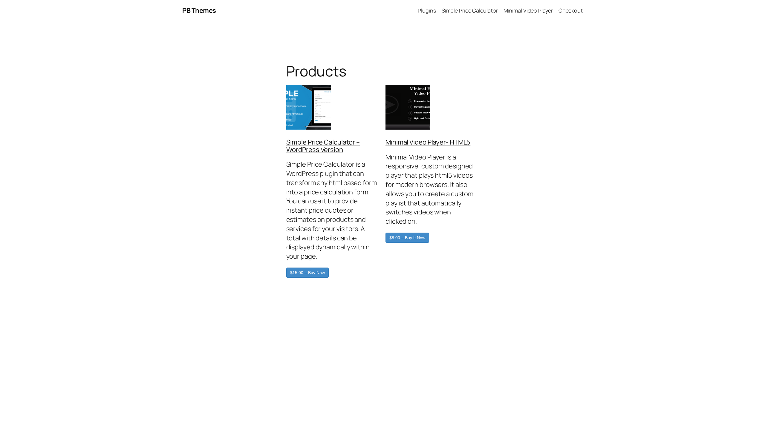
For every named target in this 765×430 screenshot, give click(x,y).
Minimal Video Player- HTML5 (427, 142)
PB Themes (199, 10)
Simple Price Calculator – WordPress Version (323, 146)
